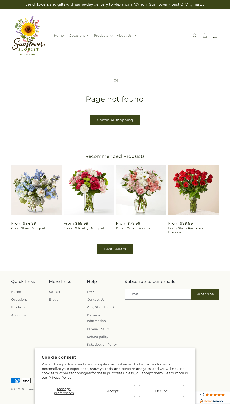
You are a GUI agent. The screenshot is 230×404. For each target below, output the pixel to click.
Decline (161, 391)
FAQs (91, 292)
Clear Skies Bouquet (28, 228)
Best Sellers (115, 249)
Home (16, 292)
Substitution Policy (102, 345)
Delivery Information (96, 318)
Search (54, 292)
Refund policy (97, 337)
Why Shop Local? (100, 307)
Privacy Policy (59, 377)
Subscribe (205, 294)
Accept (113, 391)
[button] (78, 35)
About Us (18, 315)
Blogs (53, 300)
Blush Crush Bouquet (134, 228)
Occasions (19, 300)
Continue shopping (115, 120)
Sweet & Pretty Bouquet (84, 228)
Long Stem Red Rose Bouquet (186, 230)
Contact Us (95, 300)
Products (18, 307)
